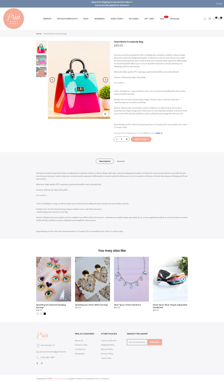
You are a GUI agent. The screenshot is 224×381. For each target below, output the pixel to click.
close (5, 3)
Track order (106, 356)
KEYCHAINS (133, 16)
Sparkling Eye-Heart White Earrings (91, 302)
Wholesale (174, 16)
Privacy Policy (107, 351)
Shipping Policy (107, 342)
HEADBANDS (99, 16)
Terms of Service (108, 338)
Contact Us (80, 347)
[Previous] (52, 77)
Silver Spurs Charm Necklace (127, 302)
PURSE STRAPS (117, 16)
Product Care (81, 342)
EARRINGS (47, 16)
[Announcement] (112, 2)
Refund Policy (107, 347)
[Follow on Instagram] (42, 361)
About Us (79, 338)
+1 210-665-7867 (47, 355)
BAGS (86, 16)
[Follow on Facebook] (37, 361)
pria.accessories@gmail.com (53, 349)
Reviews (121, 159)
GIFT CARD (149, 16)
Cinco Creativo (102, 376)
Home (38, 31)
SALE (163, 16)
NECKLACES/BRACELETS (67, 16)
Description (104, 159)
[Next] (105, 77)
